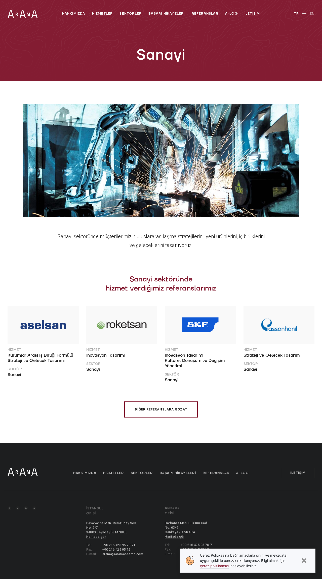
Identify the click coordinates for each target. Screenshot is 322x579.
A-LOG (231, 13)
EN (312, 13)
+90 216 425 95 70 (116, 545)
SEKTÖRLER (130, 13)
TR (296, 13)
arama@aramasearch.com (122, 554)
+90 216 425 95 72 (116, 549)
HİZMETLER (102, 13)
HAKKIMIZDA (73, 13)
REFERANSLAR (205, 13)
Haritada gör (96, 537)
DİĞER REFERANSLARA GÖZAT (161, 409)
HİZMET (14, 350)
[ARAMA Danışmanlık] (23, 14)
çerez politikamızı (214, 566)
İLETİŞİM (252, 13)
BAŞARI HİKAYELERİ (166, 13)
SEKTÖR (15, 369)
